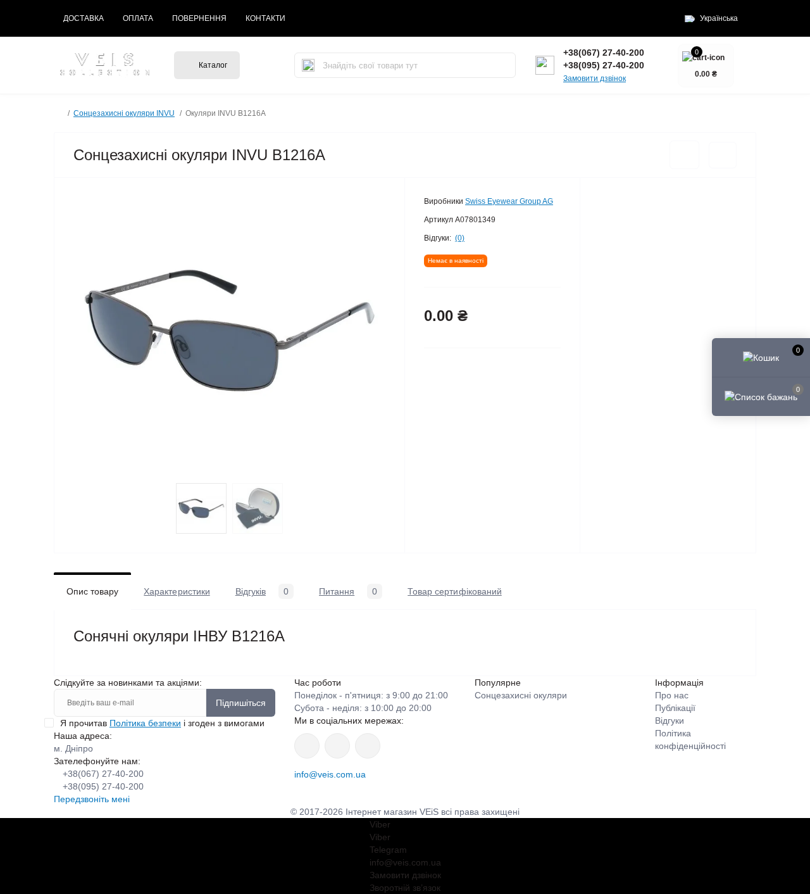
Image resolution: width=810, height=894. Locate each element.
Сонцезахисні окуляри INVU (124, 113)
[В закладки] (684, 155)
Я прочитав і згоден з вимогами (162, 723)
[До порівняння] (723, 155)
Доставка (83, 18)
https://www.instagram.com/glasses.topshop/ (307, 746)
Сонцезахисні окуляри (521, 695)
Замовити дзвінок (594, 78)
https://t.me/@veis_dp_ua (337, 746)
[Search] (308, 65)
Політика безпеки (145, 723)
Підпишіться (241, 703)
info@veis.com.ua (330, 774)
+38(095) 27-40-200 (603, 65)
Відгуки (669, 720)
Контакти (265, 18)
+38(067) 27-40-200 (603, 52)
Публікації (675, 708)
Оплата (138, 18)
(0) (459, 238)
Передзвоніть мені (92, 799)
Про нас (671, 695)
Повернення (199, 18)
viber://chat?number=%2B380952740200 (367, 746)
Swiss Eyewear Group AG (509, 201)
